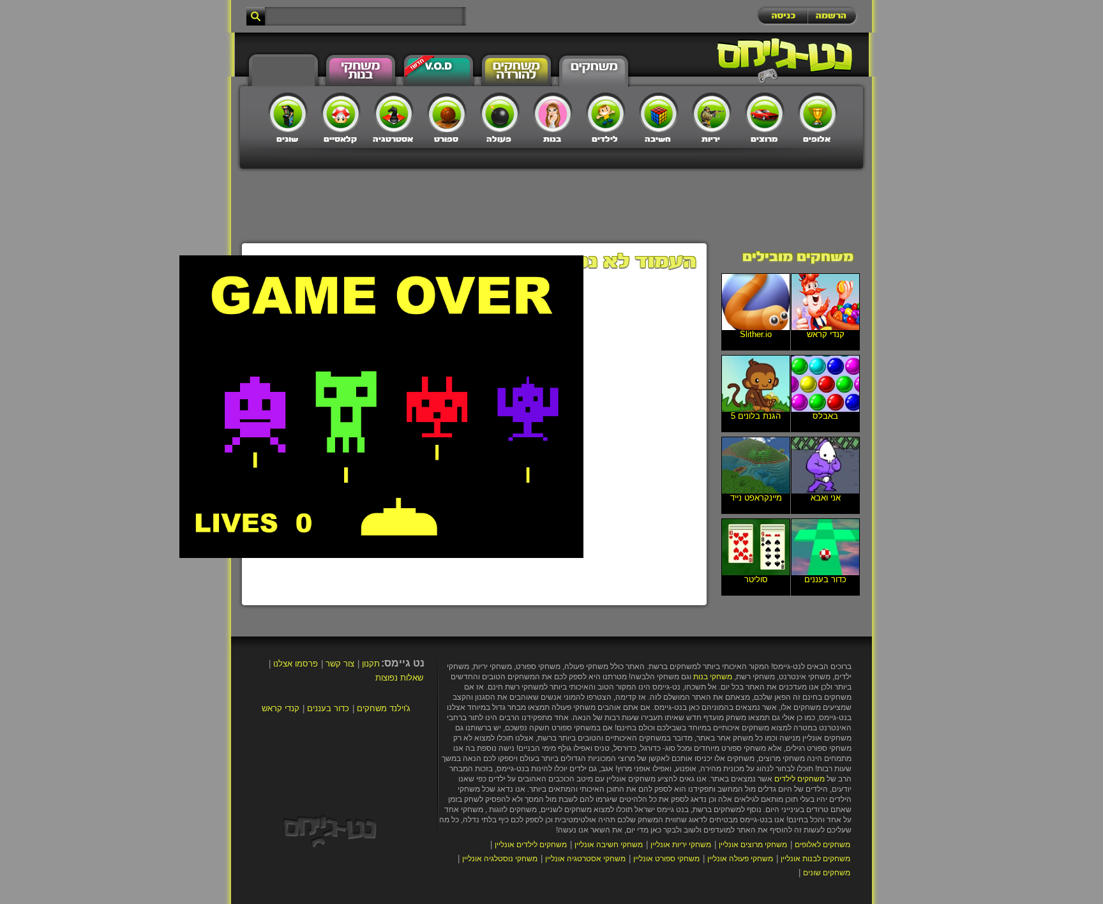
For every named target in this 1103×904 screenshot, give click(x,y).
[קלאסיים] (341, 112)
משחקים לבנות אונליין (815, 858)
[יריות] (712, 112)
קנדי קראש (280, 708)
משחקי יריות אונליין (680, 844)
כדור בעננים (328, 708)
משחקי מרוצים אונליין (753, 844)
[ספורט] (447, 112)
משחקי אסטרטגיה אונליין (585, 858)
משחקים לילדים (799, 778)
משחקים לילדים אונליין (531, 844)
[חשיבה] (659, 112)
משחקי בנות (712, 676)
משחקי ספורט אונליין (666, 858)
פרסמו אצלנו (295, 663)
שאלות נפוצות (399, 677)
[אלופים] (817, 112)
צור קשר (340, 663)
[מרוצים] (764, 112)
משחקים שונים (826, 872)
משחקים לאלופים (822, 844)
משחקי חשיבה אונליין (608, 844)
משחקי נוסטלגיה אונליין (499, 858)
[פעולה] (500, 112)
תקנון (371, 663)
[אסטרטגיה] (394, 112)
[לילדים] (606, 112)
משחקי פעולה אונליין (740, 858)
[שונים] (288, 112)
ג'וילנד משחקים (383, 708)
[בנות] (553, 112)
